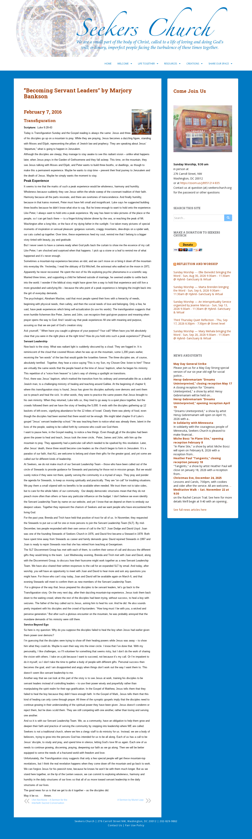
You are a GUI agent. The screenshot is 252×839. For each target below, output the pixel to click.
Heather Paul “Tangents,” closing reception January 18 (197, 460)
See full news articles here (190, 509)
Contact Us (115, 825)
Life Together (146, 63)
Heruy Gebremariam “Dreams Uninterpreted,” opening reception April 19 (201, 403)
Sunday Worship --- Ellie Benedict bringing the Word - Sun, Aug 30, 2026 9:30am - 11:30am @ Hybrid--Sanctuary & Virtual (202, 275)
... (183, 375)
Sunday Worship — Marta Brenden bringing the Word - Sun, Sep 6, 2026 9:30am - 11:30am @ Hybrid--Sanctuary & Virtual (201, 290)
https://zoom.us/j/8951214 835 (200, 183)
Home (108, 63)
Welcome (123, 63)
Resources (170, 63)
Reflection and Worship (197, 264)
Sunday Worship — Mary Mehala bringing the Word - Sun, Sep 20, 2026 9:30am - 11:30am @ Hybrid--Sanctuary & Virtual (202, 334)
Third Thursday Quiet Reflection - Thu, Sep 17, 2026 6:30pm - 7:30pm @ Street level (200, 321)
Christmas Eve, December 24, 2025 (197, 478)
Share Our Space (218, 63)
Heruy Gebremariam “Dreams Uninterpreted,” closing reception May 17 (202, 381)
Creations (192, 63)
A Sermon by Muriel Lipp (130, 800)
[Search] (228, 217)
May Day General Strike (190, 364)
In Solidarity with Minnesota (193, 423)
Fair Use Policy (134, 825)
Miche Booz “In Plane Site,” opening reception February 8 (198, 440)
